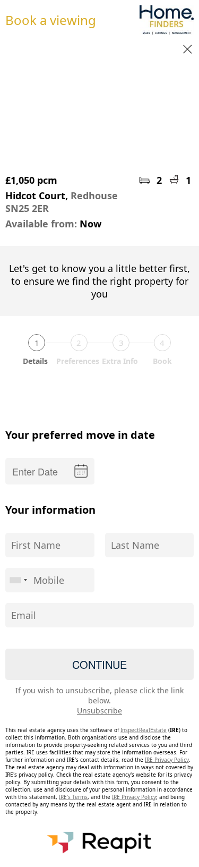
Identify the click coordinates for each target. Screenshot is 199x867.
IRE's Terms (73, 797)
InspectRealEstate (143, 730)
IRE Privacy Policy (167, 759)
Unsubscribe (99, 711)
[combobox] (18, 580)
